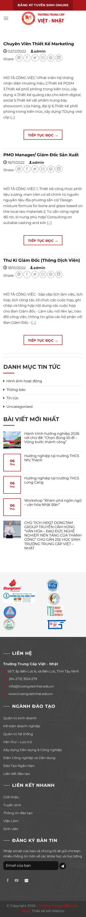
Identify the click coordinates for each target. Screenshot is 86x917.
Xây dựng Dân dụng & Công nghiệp (32, 750)
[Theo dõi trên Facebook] (7, 881)
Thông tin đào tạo (17, 813)
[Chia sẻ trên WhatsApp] (19, 58)
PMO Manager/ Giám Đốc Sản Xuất (41, 154)
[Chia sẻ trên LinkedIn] (58, 58)
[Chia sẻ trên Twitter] (35, 58)
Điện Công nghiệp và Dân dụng (29, 758)
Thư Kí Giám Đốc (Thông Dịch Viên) (41, 260)
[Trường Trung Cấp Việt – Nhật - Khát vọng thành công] (43, 18)
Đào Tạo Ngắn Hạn (18, 766)
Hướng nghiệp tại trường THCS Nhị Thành (51, 458)
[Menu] (6, 18)
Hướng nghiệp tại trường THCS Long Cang (51, 480)
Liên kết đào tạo (16, 774)
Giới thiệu (11, 797)
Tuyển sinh (12, 805)
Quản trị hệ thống (18, 734)
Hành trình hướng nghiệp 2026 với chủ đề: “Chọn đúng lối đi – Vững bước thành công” (51, 437)
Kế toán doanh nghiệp (21, 726)
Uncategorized (19, 407)
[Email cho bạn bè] (43, 58)
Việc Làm (11, 821)
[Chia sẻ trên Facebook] (27, 58)
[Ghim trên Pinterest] (50, 58)
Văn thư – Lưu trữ (17, 742)
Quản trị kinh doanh (20, 718)
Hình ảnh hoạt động (24, 381)
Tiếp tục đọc (43, 135)
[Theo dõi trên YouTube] (16, 881)
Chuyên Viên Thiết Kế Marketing (38, 43)
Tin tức (12, 398)
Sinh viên (10, 829)
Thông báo (15, 390)
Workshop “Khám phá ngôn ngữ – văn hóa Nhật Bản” (53, 502)
